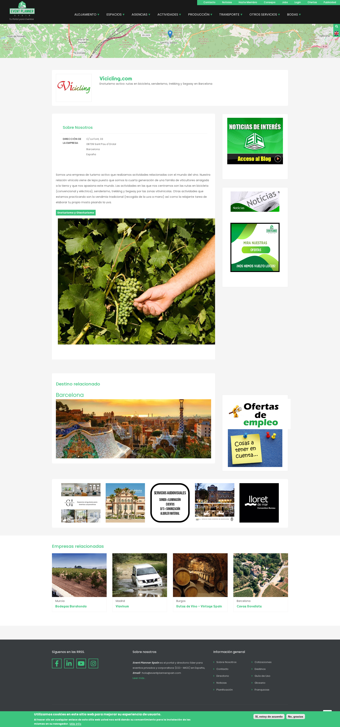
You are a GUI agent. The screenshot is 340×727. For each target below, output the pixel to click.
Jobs (285, 2)
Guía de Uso (262, 676)
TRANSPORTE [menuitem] (227, 15)
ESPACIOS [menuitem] (112, 15)
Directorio (222, 676)
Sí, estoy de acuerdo (269, 716)
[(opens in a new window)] (81, 522)
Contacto (209, 2)
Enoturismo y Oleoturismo (75, 212)
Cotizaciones (263, 662)
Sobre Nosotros (226, 662)
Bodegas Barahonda (71, 606)
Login (298, 2)
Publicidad (330, 2)
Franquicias (262, 690)
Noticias (227, 2)
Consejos (269, 2)
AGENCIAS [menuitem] (138, 15)
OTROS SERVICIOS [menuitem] (262, 15)
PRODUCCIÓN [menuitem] (197, 15)
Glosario (260, 683)
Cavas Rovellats (249, 606)
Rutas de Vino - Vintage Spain (199, 606)
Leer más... (139, 678)
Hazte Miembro (248, 2)
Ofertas (312, 2)
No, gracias (295, 716)
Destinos (260, 669)
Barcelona (70, 395)
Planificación (224, 690)
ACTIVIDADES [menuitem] (166, 15)
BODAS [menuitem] (291, 15)
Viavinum (122, 606)
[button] (170, 34)
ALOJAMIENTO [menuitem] (83, 15)
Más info (75, 724)
